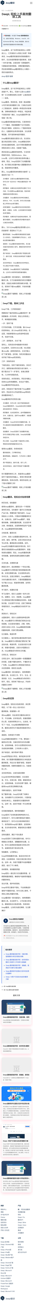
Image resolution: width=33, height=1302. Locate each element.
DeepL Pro (21, 1217)
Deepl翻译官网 (9, 10)
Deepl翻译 (26, 92)
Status (3, 1217)
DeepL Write (22, 1222)
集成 (19, 1230)
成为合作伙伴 (22, 1252)
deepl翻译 (10, 3)
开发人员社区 (5, 1230)
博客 (2, 1212)
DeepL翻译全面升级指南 (12, 990)
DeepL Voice (22, 1225)
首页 (3, 10)
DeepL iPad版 (5, 1252)
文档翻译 (21, 1233)
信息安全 (4, 1222)
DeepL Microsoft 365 (8, 1291)
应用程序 (21, 1228)
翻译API (20, 1220)
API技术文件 (5, 1215)
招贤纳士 (21, 1247)
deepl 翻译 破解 (7, 76)
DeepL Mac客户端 (7, 1255)
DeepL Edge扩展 (6, 1265)
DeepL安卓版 (5, 1242)
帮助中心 (4, 1209)
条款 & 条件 (4, 1228)
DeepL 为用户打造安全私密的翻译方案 (15, 1141)
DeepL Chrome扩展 (7, 1263)
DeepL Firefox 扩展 (7, 1268)
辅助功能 (4, 1220)
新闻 (19, 1244)
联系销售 (21, 1242)
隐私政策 (4, 1225)
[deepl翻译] (2, 2)
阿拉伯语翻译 (24, 1209)
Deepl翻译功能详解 (11, 986)
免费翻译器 (21, 1212)
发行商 (20, 1250)
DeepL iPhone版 (6, 1250)
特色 (19, 1215)
